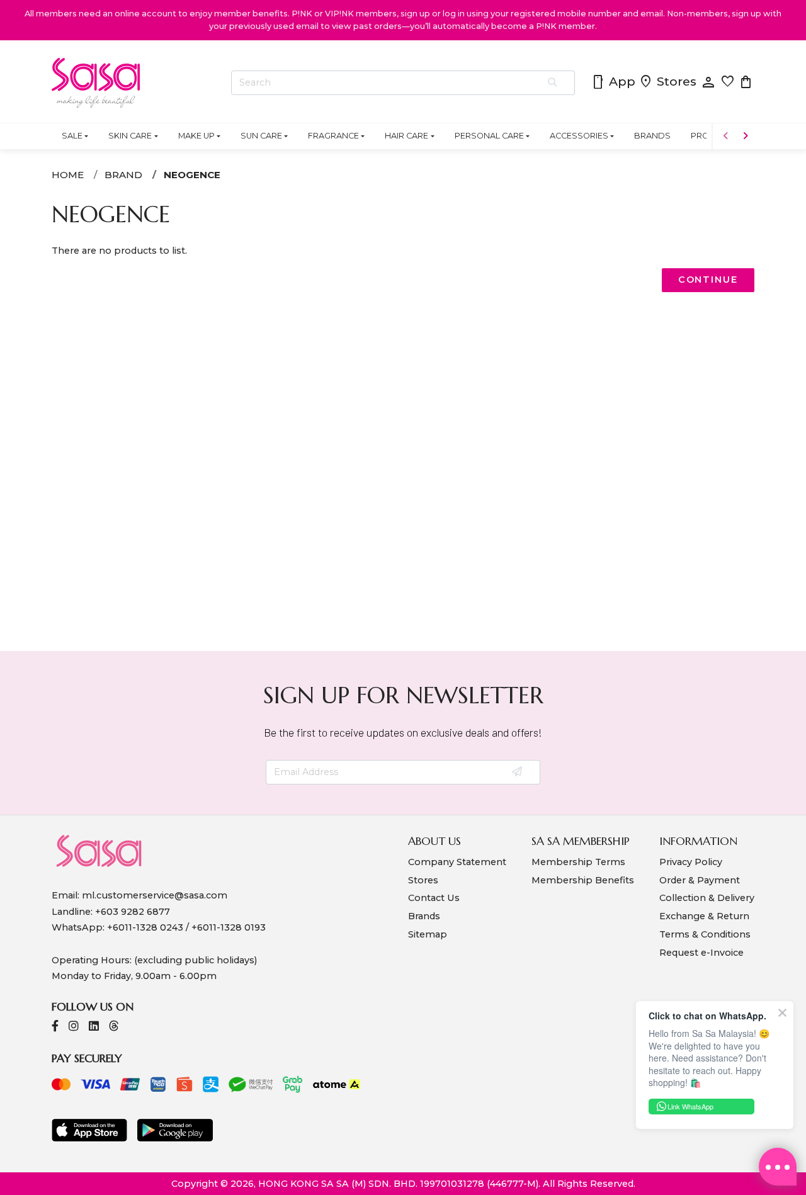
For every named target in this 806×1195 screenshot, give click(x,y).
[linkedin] (94, 1027)
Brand (123, 175)
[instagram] (74, 1027)
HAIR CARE (406, 135)
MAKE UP (196, 135)
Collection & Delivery (706, 897)
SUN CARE (261, 135)
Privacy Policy (690, 862)
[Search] (553, 83)
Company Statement (457, 862)
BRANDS (652, 135)
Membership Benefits (582, 880)
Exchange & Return (704, 916)
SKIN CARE (130, 135)
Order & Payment (699, 880)
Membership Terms (578, 862)
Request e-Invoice (701, 952)
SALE (72, 135)
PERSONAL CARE (489, 135)
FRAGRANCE (333, 135)
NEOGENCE (192, 175)
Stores (667, 82)
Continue (708, 279)
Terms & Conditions (705, 934)
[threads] (114, 1027)
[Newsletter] (518, 772)
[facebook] (55, 1027)
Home (68, 175)
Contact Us (434, 897)
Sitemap (427, 934)
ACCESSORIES (579, 135)
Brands (424, 916)
